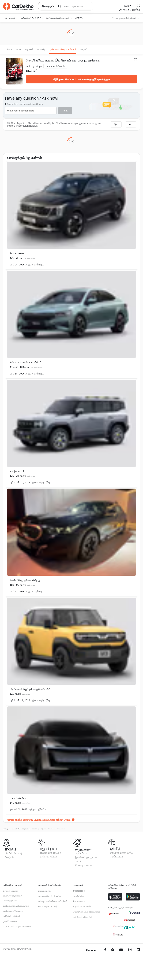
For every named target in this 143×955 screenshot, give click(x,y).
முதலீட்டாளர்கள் (10, 921)
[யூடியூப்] (121, 950)
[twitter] (112, 950)
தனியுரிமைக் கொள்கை (13, 911)
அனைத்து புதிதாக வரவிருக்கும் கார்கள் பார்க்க (47, 819)
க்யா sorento (17, 253)
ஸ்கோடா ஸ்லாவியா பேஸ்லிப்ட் (26, 362)
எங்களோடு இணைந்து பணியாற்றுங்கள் (12, 898)
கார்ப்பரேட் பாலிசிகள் (11, 916)
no (130, 124)
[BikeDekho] (113, 913)
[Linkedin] (138, 950)
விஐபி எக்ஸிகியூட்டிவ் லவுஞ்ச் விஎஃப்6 (30, 689)
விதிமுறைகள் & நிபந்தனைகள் (16, 906)
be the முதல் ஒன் (34, 66)
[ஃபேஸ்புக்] (105, 950)
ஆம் (116, 124)
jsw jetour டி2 (17, 471)
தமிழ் (126, 5)
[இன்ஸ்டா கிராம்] (129, 950)
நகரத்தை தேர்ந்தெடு (125, 18)
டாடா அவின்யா (18, 798)
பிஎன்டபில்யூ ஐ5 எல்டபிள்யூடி (25, 580)
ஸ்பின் (9, 49)
